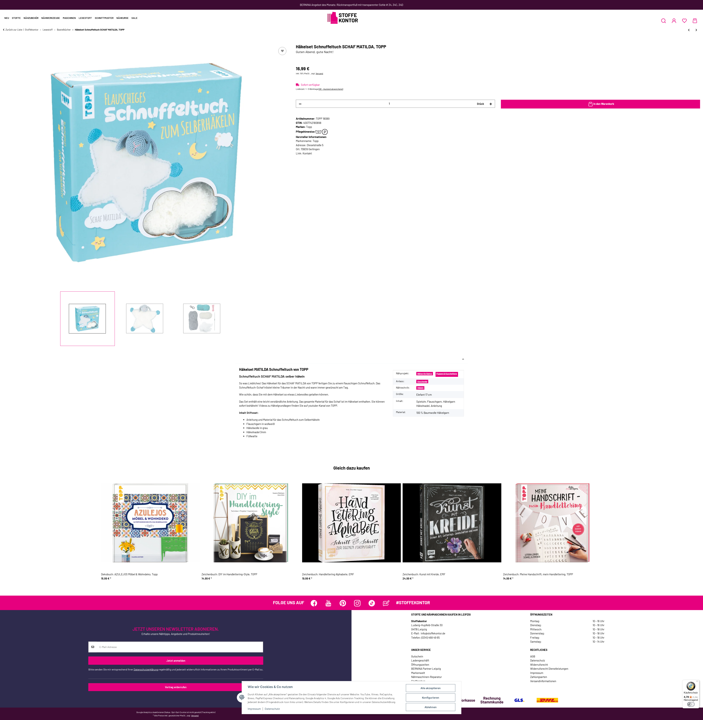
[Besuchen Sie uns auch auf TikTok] (371, 603)
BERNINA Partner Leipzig (426, 668)
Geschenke (422, 381)
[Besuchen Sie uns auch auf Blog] (386, 603)
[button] (663, 20)
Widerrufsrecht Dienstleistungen (549, 668)
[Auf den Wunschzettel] (282, 51)
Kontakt (307, 153)
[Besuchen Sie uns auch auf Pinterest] (342, 603)
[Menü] (697, 682)
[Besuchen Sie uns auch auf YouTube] (328, 603)
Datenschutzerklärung (146, 669)
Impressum (254, 708)
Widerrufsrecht (539, 664)
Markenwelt (418, 672)
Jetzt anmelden (175, 660)
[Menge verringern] (300, 104)
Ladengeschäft (420, 660)
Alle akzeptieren (431, 688)
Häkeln (420, 388)
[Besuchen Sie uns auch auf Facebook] (314, 603)
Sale (134, 17)
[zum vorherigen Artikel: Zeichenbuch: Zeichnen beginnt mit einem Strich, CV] (689, 30)
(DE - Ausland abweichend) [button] (331, 89)
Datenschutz (272, 708)
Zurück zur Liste (13, 29)
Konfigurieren (430, 697)
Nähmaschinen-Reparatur (426, 676)
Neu (6, 17)
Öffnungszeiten (420, 664)
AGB (532, 656)
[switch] (691, 704)
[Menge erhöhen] (491, 104)
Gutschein (417, 656)
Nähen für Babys (424, 373)
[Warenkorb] (695, 20)
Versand (319, 73)
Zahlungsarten (538, 676)
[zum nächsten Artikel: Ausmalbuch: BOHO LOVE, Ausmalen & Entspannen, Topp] (696, 30)
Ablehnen (431, 707)
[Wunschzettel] (684, 20)
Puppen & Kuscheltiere (446, 373)
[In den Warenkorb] (6, 42)
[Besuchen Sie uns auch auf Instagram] (357, 603)
